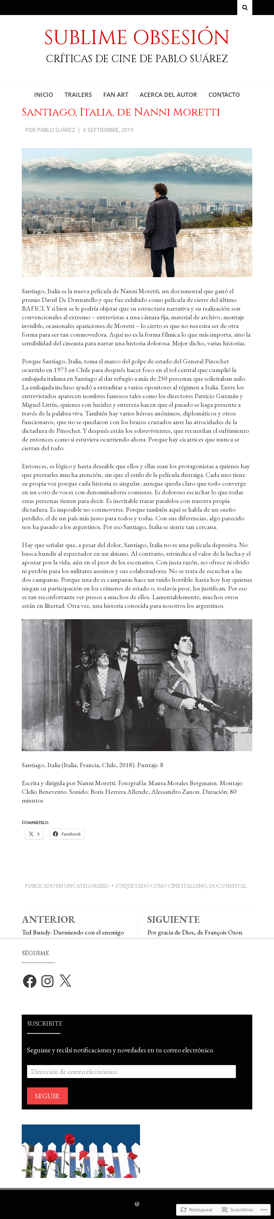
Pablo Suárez (56, 130)
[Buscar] (244, 7)
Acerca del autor (168, 95)
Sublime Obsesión (137, 37)
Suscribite (44, 1024)
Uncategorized (86, 885)
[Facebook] (30, 981)
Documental (228, 885)
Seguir (47, 1095)
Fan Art (115, 95)
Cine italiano (187, 885)
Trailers (78, 95)
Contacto (224, 95)
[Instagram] (47, 981)
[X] (65, 981)
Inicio (43, 95)
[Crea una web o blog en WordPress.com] (137, 1204)
